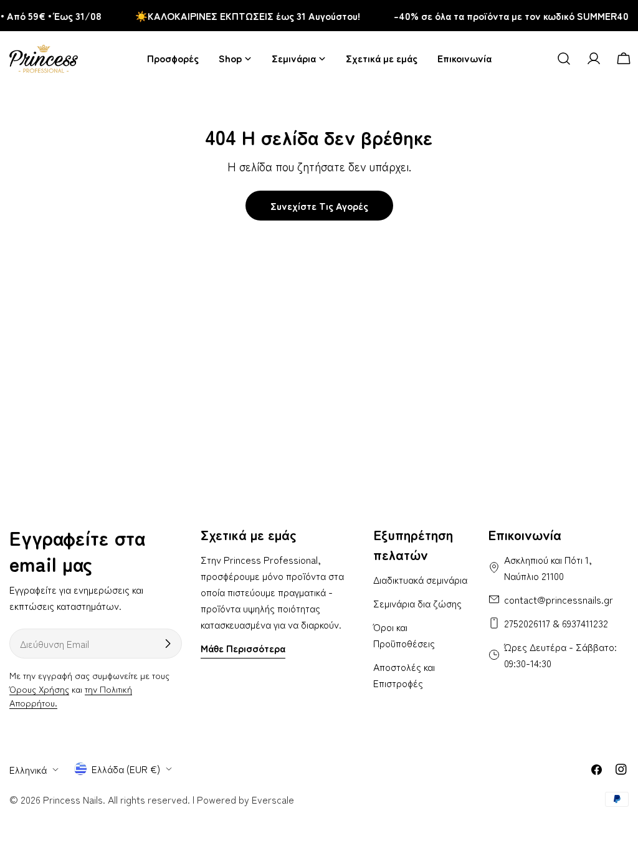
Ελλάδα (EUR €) (126, 768)
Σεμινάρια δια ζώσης (417, 603)
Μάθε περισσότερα (243, 647)
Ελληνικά (28, 769)
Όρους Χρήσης (39, 688)
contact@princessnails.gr (558, 599)
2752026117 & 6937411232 (556, 623)
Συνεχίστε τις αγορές (319, 205)
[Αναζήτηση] (563, 58)
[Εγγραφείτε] (168, 643)
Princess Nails (73, 799)
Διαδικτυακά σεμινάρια (420, 579)
